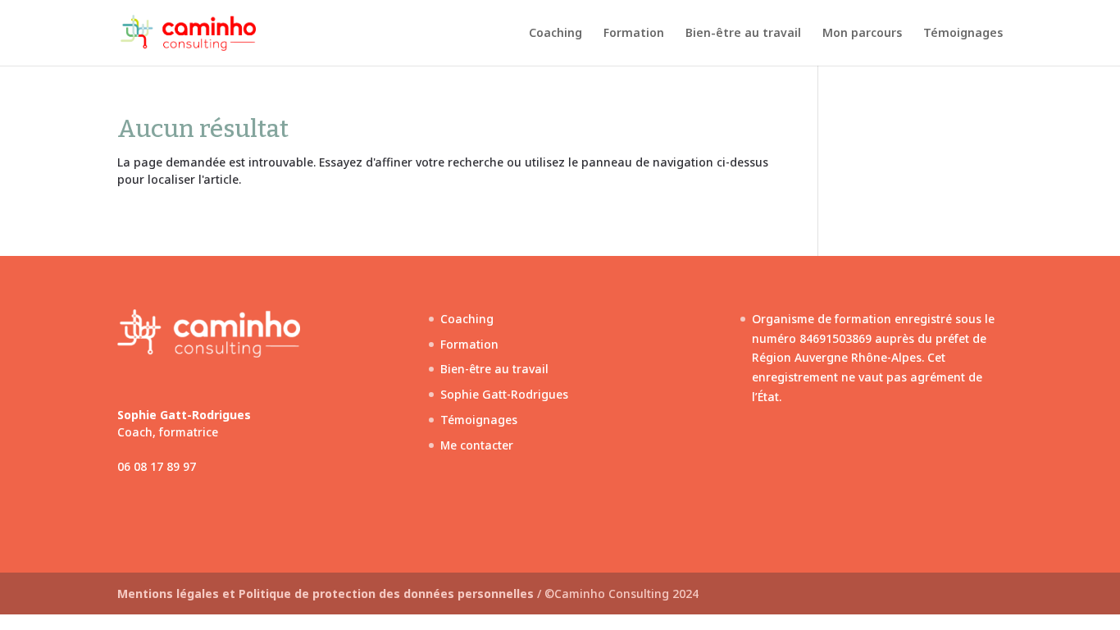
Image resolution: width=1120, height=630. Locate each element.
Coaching (555, 33)
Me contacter (476, 445)
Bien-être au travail (743, 33)
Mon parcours (862, 33)
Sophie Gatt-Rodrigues (504, 394)
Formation (633, 33)
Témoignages (963, 33)
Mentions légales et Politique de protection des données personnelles (327, 593)
